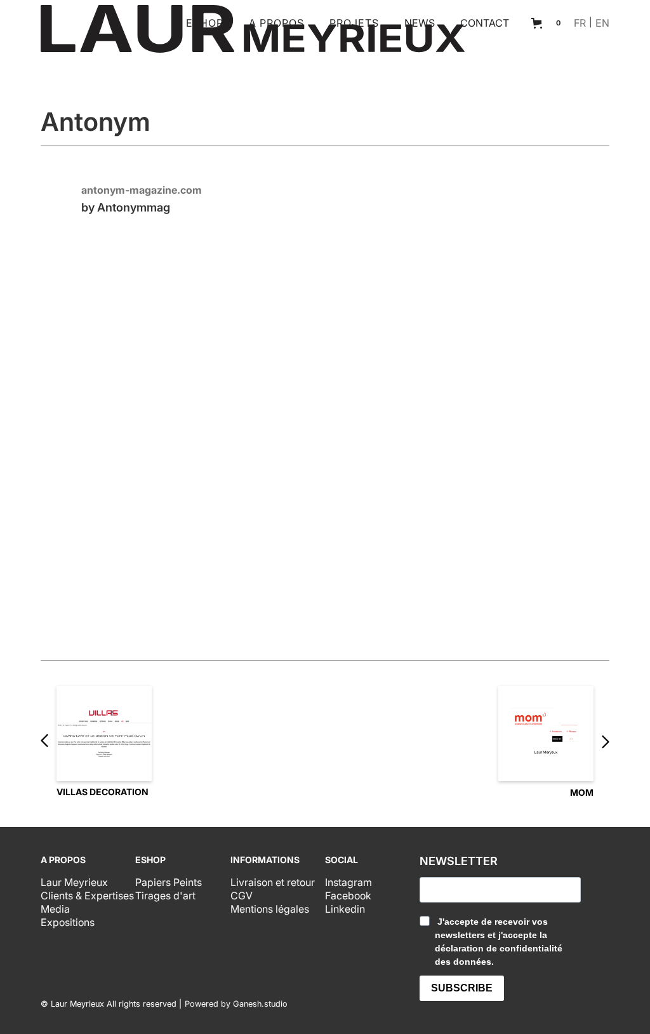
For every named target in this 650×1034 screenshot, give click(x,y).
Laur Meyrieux (74, 882)
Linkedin (345, 909)
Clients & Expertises (87, 895)
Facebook (348, 895)
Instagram (348, 882)
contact (484, 23)
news (419, 23)
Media (55, 909)
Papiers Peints (168, 882)
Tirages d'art (165, 895)
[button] (204, 23)
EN (602, 23)
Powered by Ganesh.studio (236, 1004)
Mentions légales (269, 909)
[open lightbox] (325, 419)
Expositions (68, 922)
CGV (241, 895)
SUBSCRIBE (462, 988)
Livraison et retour (272, 882)
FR (580, 23)
